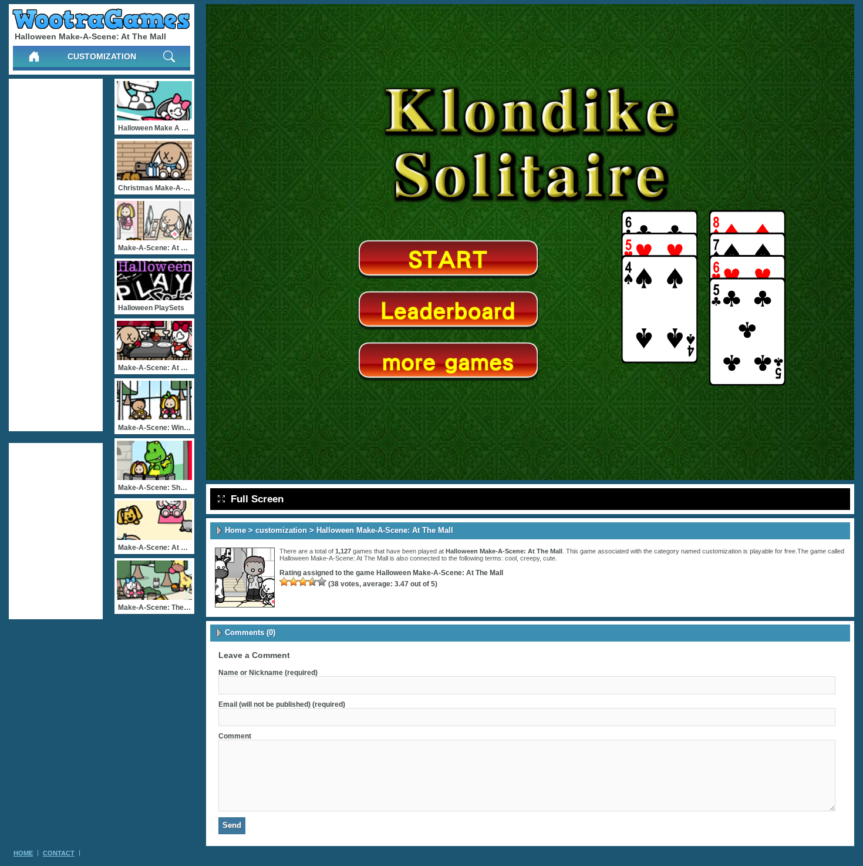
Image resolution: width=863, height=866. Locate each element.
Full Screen (257, 499)
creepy (530, 558)
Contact (59, 853)
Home (235, 530)
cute (549, 558)
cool (511, 558)
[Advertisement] (56, 255)
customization (102, 56)
